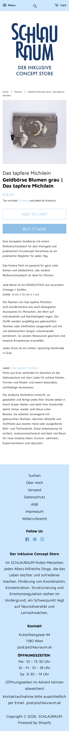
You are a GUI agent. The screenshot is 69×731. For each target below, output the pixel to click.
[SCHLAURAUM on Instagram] (42, 539)
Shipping (24, 200)
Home (5, 91)
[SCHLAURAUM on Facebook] (27, 539)
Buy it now (34, 229)
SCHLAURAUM (50, 716)
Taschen (18, 91)
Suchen (34, 475)
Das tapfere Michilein (25, 367)
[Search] (35, 6)
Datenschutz (34, 497)
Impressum (35, 511)
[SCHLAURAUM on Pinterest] (35, 539)
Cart (63, 5)
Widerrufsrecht (34, 518)
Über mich (34, 482)
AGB (34, 504)
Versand (34, 490)
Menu (11, 5)
